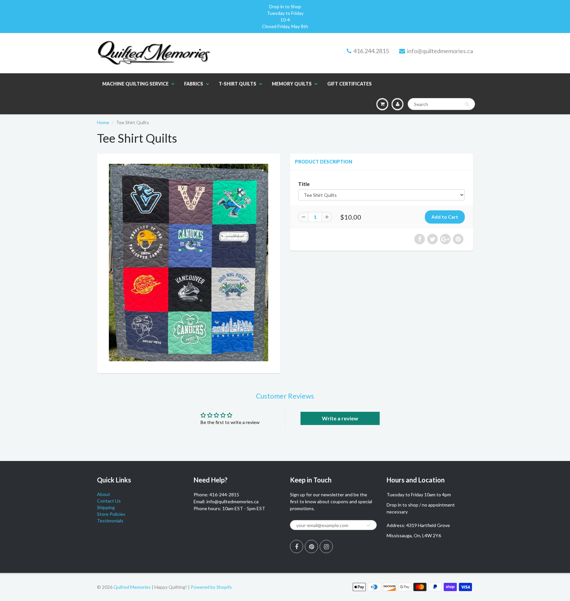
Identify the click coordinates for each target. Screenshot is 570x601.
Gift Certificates (349, 84)
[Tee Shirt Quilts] (188, 262)
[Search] (467, 104)
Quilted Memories (132, 587)
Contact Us (109, 501)
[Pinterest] (311, 546)
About (103, 494)
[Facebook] (296, 546)
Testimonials (110, 520)
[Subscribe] (368, 525)
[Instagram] (326, 546)
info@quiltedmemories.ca (440, 50)
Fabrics (193, 84)
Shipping (106, 507)
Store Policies (111, 514)
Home (103, 122)
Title (304, 184)
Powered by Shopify (211, 587)
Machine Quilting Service (135, 84)
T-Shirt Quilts (237, 84)
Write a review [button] (340, 418)
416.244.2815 (371, 50)
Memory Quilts (292, 84)
